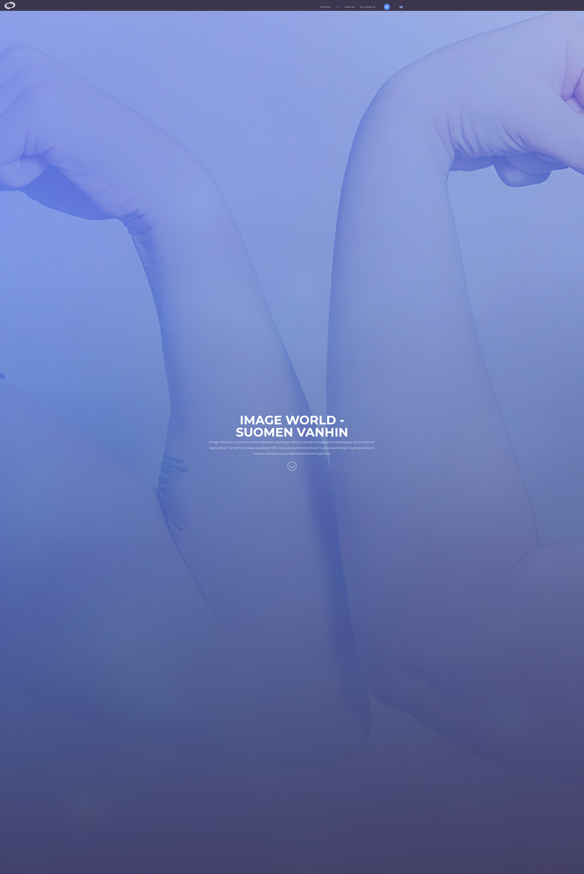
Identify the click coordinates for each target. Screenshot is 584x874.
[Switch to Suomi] (401, 7)
